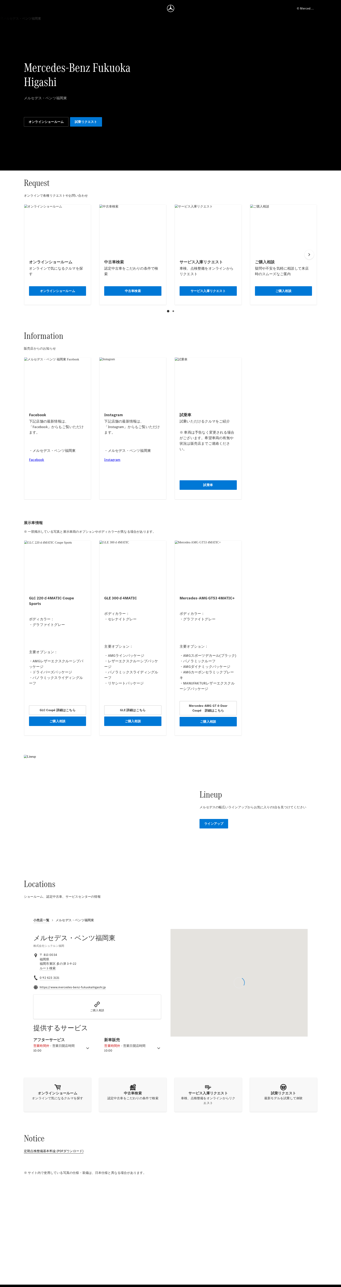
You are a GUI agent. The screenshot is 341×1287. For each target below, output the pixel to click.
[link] (48, 968)
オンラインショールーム (46, 122)
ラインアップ (213, 824)
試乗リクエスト (86, 122)
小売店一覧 (41, 920)
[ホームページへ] (171, 8)
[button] (97, 1006)
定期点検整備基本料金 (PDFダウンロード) (53, 1151)
